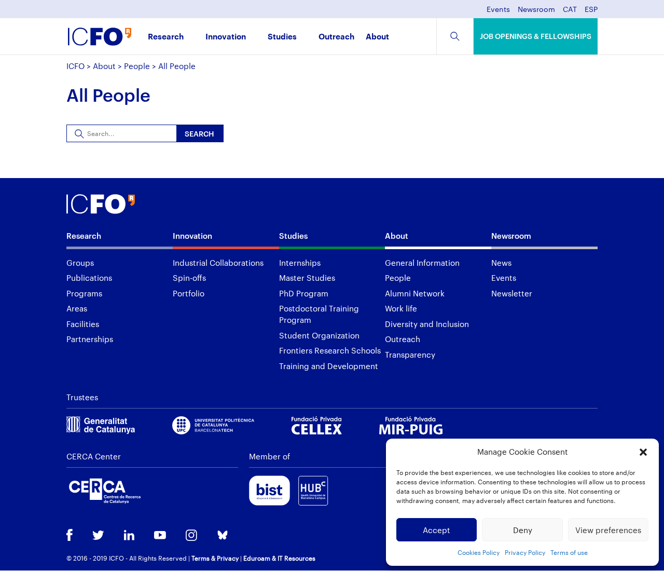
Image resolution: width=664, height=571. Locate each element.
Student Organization (319, 335)
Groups (80, 262)
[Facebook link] (69, 536)
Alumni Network (415, 293)
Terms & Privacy (215, 558)
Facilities (82, 324)
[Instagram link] (191, 536)
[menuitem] (570, 12)
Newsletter (511, 293)
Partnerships (89, 339)
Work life (401, 308)
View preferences (608, 530)
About (377, 37)
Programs (84, 293)
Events (498, 9)
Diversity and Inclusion (427, 324)
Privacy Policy (525, 552)
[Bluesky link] (222, 536)
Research (166, 37)
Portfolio (188, 293)
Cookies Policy (479, 552)
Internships (300, 262)
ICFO (75, 66)
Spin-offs (189, 277)
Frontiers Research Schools (330, 350)
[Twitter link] (98, 536)
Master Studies (307, 277)
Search (199, 133)
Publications (89, 277)
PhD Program (303, 293)
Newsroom (536, 9)
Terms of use (569, 552)
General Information (422, 262)
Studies (282, 37)
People (137, 66)
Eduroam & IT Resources (279, 558)
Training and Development (328, 366)
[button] (643, 452)
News (501, 262)
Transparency (410, 354)
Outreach (336, 37)
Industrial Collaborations (218, 262)
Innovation (225, 37)
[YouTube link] (160, 536)
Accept (436, 530)
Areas (76, 308)
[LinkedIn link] (129, 536)
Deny (522, 530)
